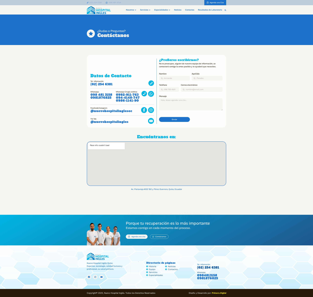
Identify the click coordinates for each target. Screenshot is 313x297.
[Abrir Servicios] (150, 10)
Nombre (163, 73)
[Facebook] (89, 277)
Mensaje (163, 96)
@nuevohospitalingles (109, 122)
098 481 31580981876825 (101, 96)
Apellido (195, 73)
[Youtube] (101, 277)
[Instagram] (95, 277)
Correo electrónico (189, 85)
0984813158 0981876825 (207, 276)
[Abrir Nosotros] (135, 10)
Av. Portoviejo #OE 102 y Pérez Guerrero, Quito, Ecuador (156, 189)
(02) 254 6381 (101, 84)
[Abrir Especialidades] (169, 10)
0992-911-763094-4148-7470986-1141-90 (128, 98)
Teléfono (163, 85)
